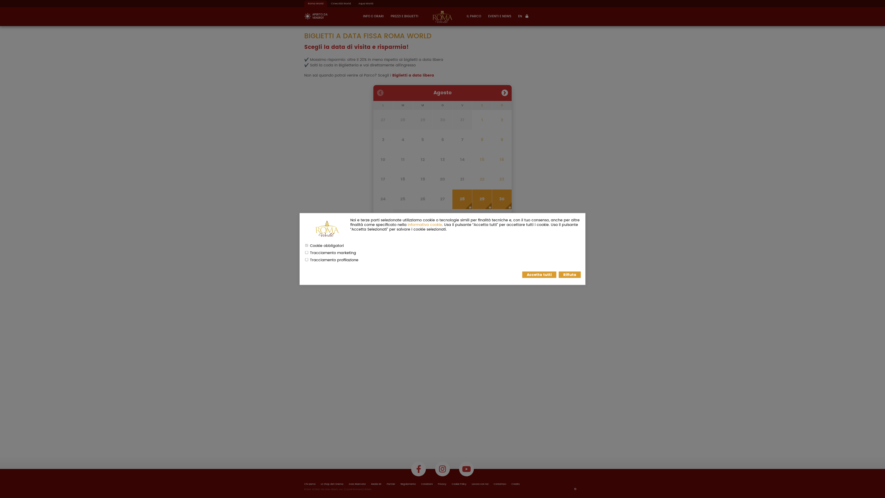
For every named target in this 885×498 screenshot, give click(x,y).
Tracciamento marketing (333, 253)
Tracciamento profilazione (334, 260)
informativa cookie (425, 225)
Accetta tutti (539, 275)
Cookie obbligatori (327, 246)
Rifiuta (569, 275)
